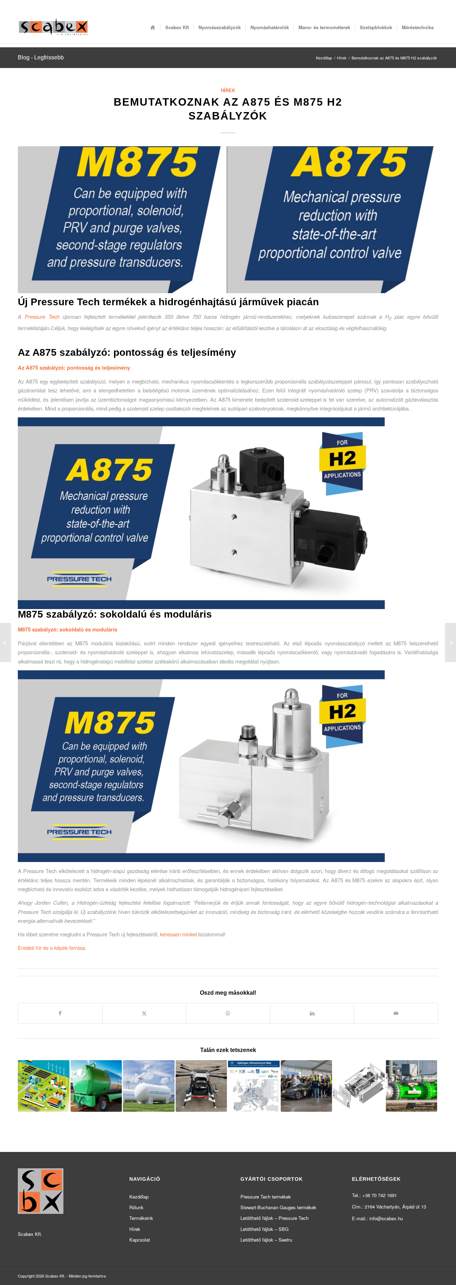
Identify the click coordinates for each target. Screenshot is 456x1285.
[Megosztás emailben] (396, 1013)
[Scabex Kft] (53, 27)
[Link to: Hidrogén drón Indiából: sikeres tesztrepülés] (201, 1086)
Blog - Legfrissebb (41, 57)
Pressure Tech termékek (265, 1196)
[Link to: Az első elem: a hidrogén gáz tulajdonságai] (411, 1086)
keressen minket (178, 934)
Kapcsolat (139, 1239)
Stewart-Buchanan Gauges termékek (278, 1207)
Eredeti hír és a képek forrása (51, 947)
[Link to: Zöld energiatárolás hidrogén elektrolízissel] (359, 1086)
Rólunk (136, 1207)
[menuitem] (152, 27)
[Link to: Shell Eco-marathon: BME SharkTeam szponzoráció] (306, 1086)
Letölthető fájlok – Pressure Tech (274, 1218)
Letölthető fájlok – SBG (264, 1229)
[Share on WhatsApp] (228, 1013)
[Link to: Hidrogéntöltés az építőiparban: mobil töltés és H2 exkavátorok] (96, 1086)
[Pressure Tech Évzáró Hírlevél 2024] (450, 642)
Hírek (228, 90)
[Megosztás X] (144, 1013)
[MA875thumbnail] (228, 219)
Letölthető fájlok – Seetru (266, 1239)
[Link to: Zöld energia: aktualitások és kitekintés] (149, 1086)
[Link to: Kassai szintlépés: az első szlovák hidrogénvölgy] (43, 1086)
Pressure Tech (42, 316)
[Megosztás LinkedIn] (312, 1013)
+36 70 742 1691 (379, 1195)
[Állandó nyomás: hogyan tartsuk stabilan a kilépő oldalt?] (5, 642)
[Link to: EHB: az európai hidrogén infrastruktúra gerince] (254, 1086)
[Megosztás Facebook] (60, 1013)
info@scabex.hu (386, 1218)
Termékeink (141, 1218)
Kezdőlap (139, 1196)
